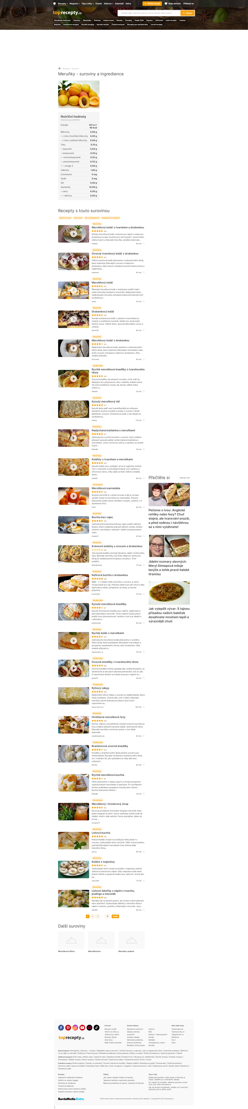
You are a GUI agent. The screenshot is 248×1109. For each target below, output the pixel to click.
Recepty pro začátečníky (137, 24)
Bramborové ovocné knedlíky (110, 746)
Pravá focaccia (92, 1053)
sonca (94, 852)
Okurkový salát (64, 1066)
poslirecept (96, 623)
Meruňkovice (94, 951)
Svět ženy (109, 1040)
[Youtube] (82, 1028)
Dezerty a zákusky (133, 1051)
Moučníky (87, 20)
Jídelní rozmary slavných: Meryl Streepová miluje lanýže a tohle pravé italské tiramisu (169, 568)
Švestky (128, 20)
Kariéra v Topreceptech (158, 1034)
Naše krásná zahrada (113, 1043)
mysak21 (95, 536)
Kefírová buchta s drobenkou (110, 575)
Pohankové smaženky (67, 1083)
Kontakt (152, 1045)
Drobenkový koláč (103, 311)
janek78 (95, 678)
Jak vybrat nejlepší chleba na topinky (118, 1077)
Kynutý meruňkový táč (106, 401)
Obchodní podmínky (135, 1040)
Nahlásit (152, 1040)
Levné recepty (157, 24)
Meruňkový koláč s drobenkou (110, 340)
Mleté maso (88, 1057)
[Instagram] (75, 1028)
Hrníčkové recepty (71, 24)
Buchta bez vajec (102, 517)
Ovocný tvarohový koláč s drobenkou (115, 253)
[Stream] (89, 1028)
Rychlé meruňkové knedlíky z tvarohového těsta (118, 371)
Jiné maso (78, 218)
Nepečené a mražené (110, 218)
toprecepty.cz (97, 652)
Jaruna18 (95, 881)
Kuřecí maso (108, 20)
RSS (150, 1032)
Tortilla (122, 1051)
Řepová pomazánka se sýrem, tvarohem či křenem (123, 1083)
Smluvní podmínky (134, 1043)
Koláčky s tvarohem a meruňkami (112, 459)
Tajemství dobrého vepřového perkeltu (119, 1080)
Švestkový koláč (64, 1069)
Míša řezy (104, 1066)
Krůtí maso (77, 1057)
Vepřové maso (65, 218)
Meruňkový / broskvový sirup (110, 803)
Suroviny (75, 69)
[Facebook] (61, 1028)
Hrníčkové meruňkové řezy (108, 717)
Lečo (150, 1066)
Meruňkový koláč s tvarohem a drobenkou (118, 227)
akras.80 (95, 330)
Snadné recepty (175, 1057)
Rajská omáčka (132, 1063)
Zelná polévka (122, 1053)
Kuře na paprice (116, 1066)
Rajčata (57, 24)
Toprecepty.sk (177, 1029)
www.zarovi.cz (97, 707)
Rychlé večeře (103, 24)
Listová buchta (101, 832)
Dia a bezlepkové (92, 218)
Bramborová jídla (114, 1057)
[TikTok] (96, 1028)
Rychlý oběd (174, 1066)
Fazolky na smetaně (94, 1063)
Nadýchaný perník (160, 1066)
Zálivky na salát (136, 1053)
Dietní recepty (88, 1060)
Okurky (120, 20)
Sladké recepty (75, 1060)
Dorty (142, 1060)
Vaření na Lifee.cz (112, 1032)
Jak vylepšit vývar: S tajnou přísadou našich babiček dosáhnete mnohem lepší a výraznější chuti (169, 615)
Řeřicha (184, 1051)
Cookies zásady (133, 1037)
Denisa (94, 765)
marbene (95, 272)
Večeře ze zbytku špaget (68, 1080)
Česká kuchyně (118, 24)
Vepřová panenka (168, 1053)
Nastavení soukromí (135, 1029)
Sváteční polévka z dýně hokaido (71, 1092)
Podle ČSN (139, 20)
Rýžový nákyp (100, 688)
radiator (95, 244)
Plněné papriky (78, 1063)
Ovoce (148, 1060)
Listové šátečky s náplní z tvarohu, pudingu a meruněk (113, 892)
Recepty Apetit (111, 1037)
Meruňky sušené (126, 951)
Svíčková (81, 1053)
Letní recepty (171, 20)
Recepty (66, 69)
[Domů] (59, 68)
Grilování (159, 20)
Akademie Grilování (62, 20)
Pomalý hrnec (127, 1057)
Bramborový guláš (147, 1063)
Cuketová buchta (139, 1066)
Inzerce (151, 1029)
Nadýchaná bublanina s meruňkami (113, 430)
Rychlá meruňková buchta (108, 774)
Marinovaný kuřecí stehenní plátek (72, 1089)
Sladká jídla (98, 366)
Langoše (127, 1066)
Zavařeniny (97, 485)
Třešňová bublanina (151, 1053)
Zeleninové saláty (116, 1060)
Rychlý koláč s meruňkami (108, 633)
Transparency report (157, 1043)
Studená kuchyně (132, 1060)
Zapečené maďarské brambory (70, 1077)
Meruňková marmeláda (106, 488)
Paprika (149, 20)
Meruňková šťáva (66, 951)
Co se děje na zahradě (67, 1053)
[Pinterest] (68, 1028)
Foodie (151, 1037)
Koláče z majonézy (103, 861)
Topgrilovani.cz (178, 1034)
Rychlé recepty (88, 24)
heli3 (94, 507)
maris (94, 301)
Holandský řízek (92, 1066)
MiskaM (95, 449)
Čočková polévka (174, 1063)
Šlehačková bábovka (107, 1053)
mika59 (94, 391)
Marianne (175, 1037)
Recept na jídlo (111, 1029)
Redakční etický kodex (136, 1045)
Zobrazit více (185, 478)
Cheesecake (161, 1063)
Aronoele (95, 359)
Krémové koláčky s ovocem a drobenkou (117, 546)
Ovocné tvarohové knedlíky (114, 1063)
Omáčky (76, 20)
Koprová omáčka (78, 1066)
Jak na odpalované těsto (152, 1051)
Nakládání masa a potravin (107, 1051)
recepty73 (96, 823)
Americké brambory (172, 1051)
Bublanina (184, 1066)
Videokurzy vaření (112, 1034)
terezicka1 (96, 594)
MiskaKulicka (97, 565)
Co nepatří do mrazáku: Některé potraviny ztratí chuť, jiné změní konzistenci (168, 1083)
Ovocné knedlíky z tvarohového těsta (115, 661)
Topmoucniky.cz (178, 1032)
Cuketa (182, 20)
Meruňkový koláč (102, 282)
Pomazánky (74, 1051)
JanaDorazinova (98, 736)
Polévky (97, 20)
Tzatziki (179, 1053)
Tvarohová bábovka (66, 1086)
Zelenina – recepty (87, 1051)
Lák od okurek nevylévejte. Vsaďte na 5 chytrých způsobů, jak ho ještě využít (168, 1088)
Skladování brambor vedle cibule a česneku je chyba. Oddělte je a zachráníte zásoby (167, 1078)
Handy (94, 420)
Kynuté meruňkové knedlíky (109, 604)
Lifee (174, 1043)
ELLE (173, 1040)
